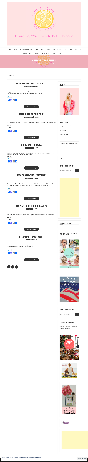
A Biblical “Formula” (31, 144)
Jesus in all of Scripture (31, 114)
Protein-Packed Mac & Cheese (67, 139)
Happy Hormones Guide (66, 126)
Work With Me (45, 53)
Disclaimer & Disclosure (26, 49)
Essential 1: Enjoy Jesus (31, 236)
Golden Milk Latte (64, 134)
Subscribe (36, 53)
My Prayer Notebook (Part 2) (31, 206)
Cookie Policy (28, 459)
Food (48, 49)
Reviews (77, 49)
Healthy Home (69, 49)
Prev (9, 266)
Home (10, 49)
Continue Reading (31, 106)
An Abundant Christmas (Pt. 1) (31, 83)
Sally (37, 86)
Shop (60, 53)
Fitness (43, 49)
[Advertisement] (69, 197)
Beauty (61, 49)
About (16, 49)
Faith (37, 49)
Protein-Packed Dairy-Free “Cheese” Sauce (69, 144)
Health (54, 49)
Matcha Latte (63, 130)
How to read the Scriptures (31, 175)
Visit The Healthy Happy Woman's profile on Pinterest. (68, 327)
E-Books (54, 53)
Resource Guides (27, 53)
